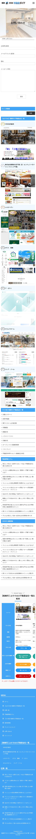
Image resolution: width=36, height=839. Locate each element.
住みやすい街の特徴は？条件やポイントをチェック (18, 494)
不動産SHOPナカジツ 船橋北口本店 (13, 453)
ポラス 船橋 (16, 758)
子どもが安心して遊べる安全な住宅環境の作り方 (17, 515)
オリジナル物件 (23, 664)
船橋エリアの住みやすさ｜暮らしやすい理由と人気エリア (18, 499)
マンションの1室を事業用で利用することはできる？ (18, 483)
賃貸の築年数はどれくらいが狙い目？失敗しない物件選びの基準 (18, 478)
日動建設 (5, 427)
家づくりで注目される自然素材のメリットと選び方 (18, 511)
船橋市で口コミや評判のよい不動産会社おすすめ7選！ (15, 833)
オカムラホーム (7, 763)
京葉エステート (7, 414)
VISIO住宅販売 (7, 747)
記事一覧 (7, 710)
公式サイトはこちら (23, 676)
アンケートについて (10, 727)
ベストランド (7, 449)
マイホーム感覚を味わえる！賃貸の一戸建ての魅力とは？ (18, 471)
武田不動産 (6, 419)
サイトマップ (8, 735)
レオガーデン (6, 758)
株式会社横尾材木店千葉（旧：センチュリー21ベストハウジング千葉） (19, 752)
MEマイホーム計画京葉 (10, 423)
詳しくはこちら (23, 670)
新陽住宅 (5, 432)
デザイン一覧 (24, 648)
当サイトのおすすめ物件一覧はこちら (23, 656)
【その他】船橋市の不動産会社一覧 (14, 718)
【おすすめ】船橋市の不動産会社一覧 (15, 706)
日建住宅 (5, 440)
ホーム (6, 701)
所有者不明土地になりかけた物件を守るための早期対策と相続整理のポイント (18, 506)
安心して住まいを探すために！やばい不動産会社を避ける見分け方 (18, 465)
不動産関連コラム (9, 714)
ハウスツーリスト (8, 436)
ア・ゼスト (25, 758)
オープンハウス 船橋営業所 (11, 445)
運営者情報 (8, 723)
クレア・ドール (18, 763)
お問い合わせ (8, 731)
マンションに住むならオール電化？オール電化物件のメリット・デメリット (18, 488)
